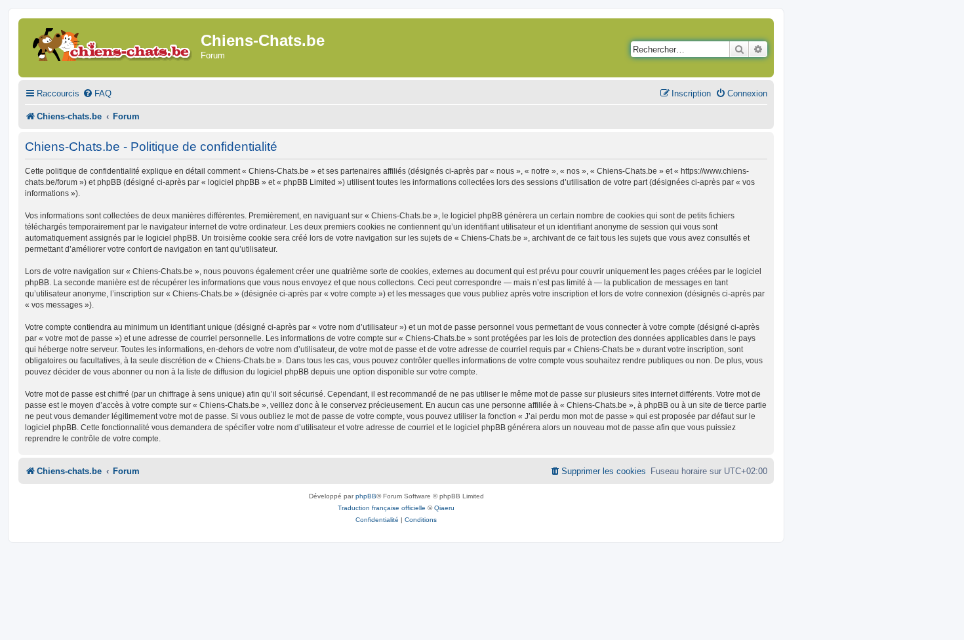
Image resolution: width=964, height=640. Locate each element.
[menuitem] (97, 93)
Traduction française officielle (382, 507)
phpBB (365, 496)
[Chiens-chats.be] (111, 42)
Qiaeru (444, 507)
